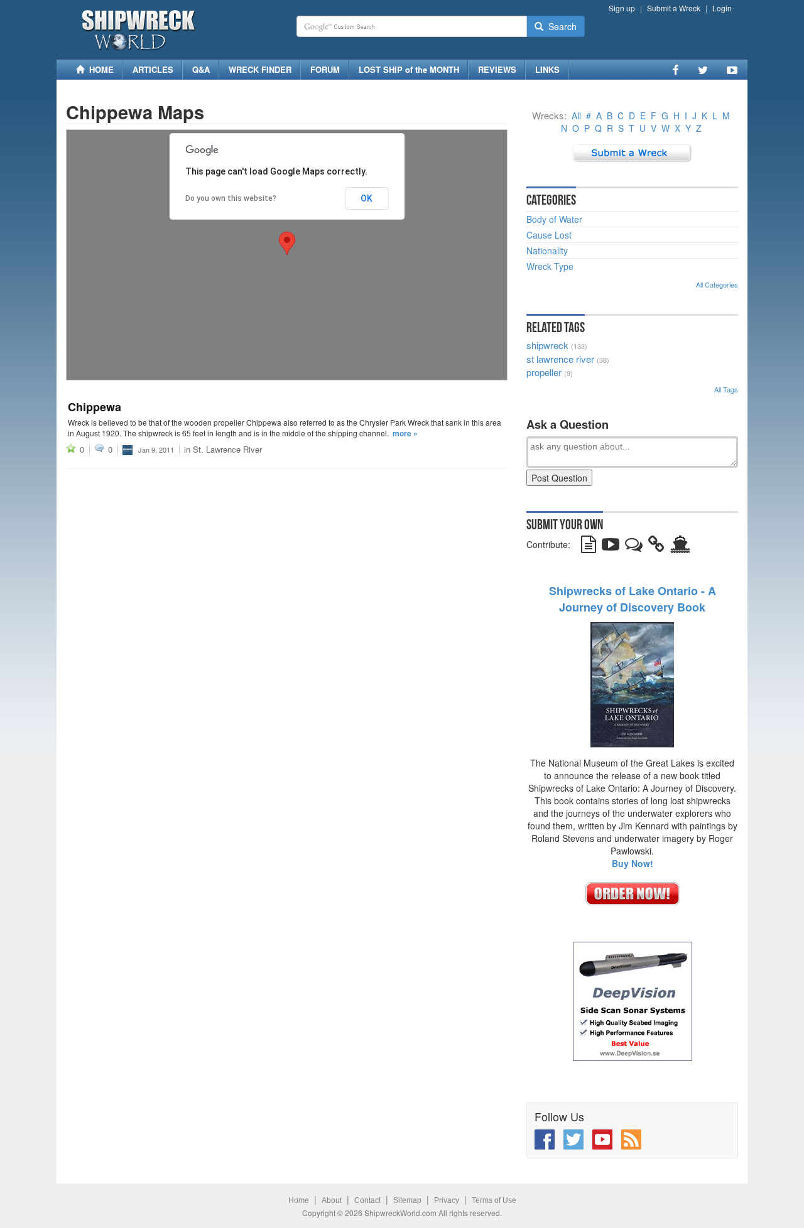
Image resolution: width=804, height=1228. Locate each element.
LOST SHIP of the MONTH (409, 69)
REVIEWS (497, 69)
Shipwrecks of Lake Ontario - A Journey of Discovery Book (632, 599)
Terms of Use (494, 1200)
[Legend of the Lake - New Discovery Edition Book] (632, 683)
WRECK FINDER (260, 69)
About (332, 1200)
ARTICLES (153, 69)
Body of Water (554, 219)
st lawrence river (560, 358)
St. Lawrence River (227, 449)
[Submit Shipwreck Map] (680, 547)
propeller (544, 372)
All (576, 115)
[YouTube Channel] (732, 69)
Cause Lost (549, 235)
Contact (367, 1200)
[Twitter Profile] (702, 69)
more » (405, 433)
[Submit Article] (588, 547)
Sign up (622, 8)
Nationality (547, 250)
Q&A (201, 69)
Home (298, 1200)
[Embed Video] (610, 547)
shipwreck (547, 345)
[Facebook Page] (675, 69)
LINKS (547, 69)
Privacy (446, 1200)
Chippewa (94, 407)
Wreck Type (549, 266)
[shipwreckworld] (127, 449)
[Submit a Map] (632, 152)
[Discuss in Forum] (634, 547)
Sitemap (407, 1200)
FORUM (325, 69)
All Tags (726, 389)
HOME (99, 69)
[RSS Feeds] (631, 1139)
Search (560, 26)
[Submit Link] (656, 547)
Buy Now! (632, 863)
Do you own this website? (230, 198)
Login (722, 8)
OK (366, 198)
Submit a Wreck (673, 8)
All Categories (717, 284)
